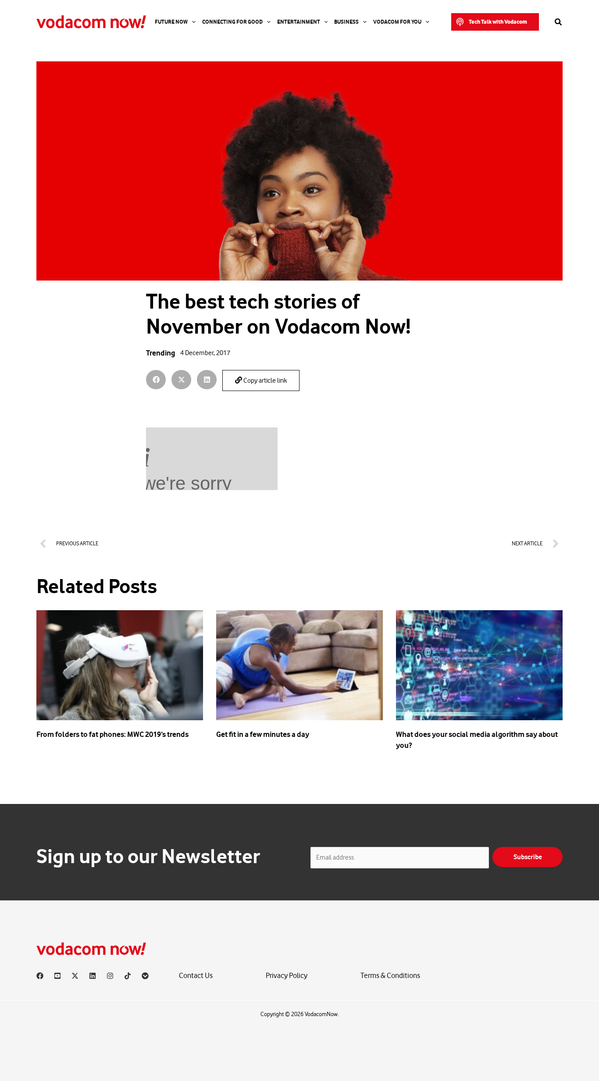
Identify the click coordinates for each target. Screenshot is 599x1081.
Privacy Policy (286, 975)
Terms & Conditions (390, 975)
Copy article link (264, 380)
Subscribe (527, 857)
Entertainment (298, 22)
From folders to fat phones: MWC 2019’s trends (112, 734)
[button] (495, 22)
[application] (192, 22)
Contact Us (196, 975)
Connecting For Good (232, 22)
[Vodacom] (145, 975)
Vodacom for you (397, 22)
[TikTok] (127, 975)
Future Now (171, 22)
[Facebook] (39, 975)
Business (346, 22)
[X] (74, 975)
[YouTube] (57, 975)
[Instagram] (110, 975)
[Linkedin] (92, 975)
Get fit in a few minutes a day (262, 734)
